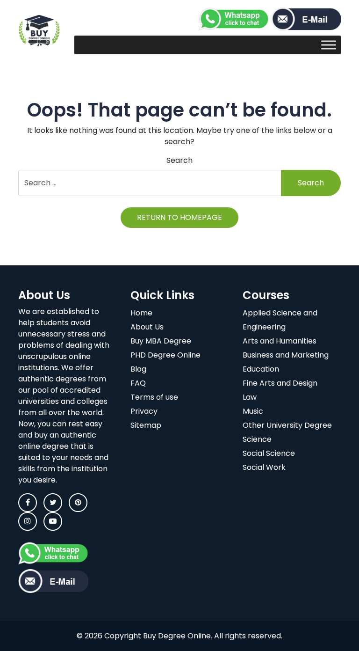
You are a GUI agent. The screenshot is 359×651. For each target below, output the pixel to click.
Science (257, 439)
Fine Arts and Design (280, 383)
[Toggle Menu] (328, 44)
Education (261, 369)
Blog (138, 369)
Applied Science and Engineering (280, 319)
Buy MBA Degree (160, 341)
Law (250, 397)
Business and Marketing (286, 355)
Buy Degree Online (177, 635)
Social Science (269, 453)
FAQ (138, 383)
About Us (147, 327)
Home (141, 312)
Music (253, 411)
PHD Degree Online (165, 355)
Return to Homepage (179, 217)
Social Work (264, 467)
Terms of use (154, 397)
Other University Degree (287, 425)
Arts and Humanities (279, 341)
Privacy (144, 411)
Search (179, 160)
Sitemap (145, 425)
